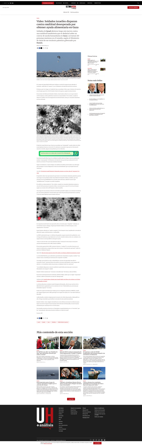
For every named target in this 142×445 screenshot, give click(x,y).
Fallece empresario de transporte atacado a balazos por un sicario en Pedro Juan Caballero (93, 71)
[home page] (71, 7)
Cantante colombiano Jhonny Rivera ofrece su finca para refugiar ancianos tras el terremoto (71, 384)
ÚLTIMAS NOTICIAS (48, 3)
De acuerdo (97, 443)
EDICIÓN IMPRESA (133, 7)
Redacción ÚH (97, 65)
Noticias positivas (74, 12)
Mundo (38, 18)
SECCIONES (65, 3)
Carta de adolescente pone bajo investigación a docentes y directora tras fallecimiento (96, 104)
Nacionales (90, 68)
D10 (77, 3)
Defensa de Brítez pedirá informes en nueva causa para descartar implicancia (97, 109)
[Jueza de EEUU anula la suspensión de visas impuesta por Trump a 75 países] (71, 343)
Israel (38, 322)
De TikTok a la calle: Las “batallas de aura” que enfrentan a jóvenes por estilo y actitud (47, 353)
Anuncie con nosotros (76, 408)
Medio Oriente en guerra (63, 322)
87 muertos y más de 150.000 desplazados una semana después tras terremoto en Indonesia (94, 353)
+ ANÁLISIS (73, 3)
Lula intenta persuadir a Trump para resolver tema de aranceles (96, 95)
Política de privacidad (47, 443)
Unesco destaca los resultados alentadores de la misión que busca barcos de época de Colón (93, 384)
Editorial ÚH (66, 12)
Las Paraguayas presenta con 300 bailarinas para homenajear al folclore (97, 114)
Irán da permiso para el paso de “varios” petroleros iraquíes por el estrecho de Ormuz (46, 384)
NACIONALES (59, 3)
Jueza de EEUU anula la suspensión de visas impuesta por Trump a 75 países (70, 352)
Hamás (43, 322)
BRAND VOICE (98, 3)
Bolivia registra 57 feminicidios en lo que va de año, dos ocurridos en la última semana (93, 61)
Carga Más (71, 399)
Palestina (54, 322)
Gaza (48, 322)
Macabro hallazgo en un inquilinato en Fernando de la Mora (97, 99)
